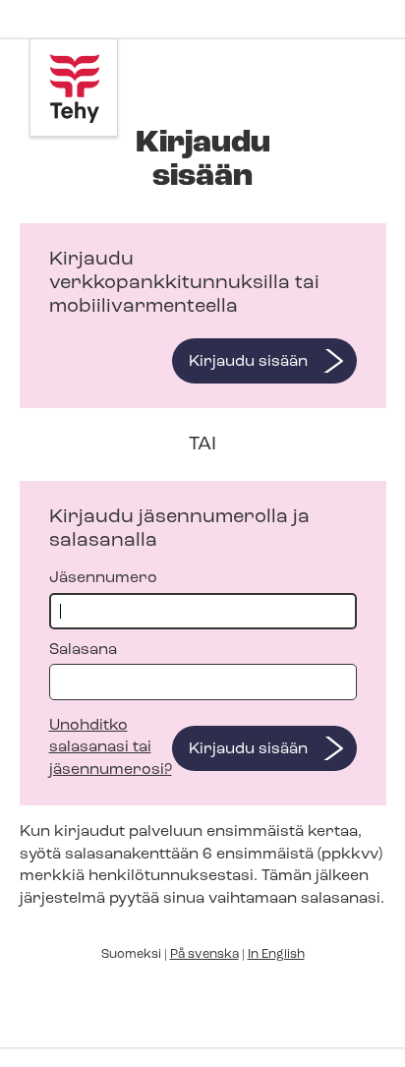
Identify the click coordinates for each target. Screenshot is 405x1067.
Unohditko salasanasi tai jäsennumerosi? (110, 748)
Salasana (83, 650)
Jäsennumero (103, 578)
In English (276, 954)
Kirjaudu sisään (248, 362)
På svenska (204, 954)
